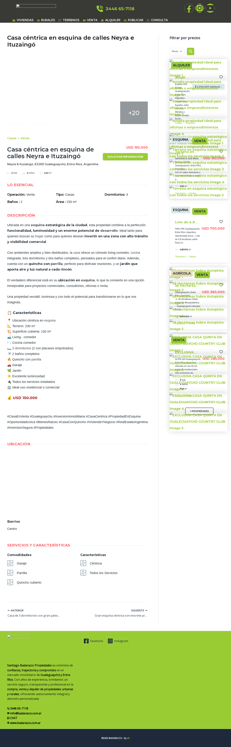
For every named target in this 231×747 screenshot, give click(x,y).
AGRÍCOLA (182, 273)
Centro (12, 529)
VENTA (200, 141)
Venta (24, 138)
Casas (12, 138)
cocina (135, 252)
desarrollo (109, 231)
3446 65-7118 (118, 8)
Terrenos (180, 256)
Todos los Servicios (103, 573)
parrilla (57, 264)
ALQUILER (181, 65)
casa (76, 252)
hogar (39, 236)
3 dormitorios (21, 348)
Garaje (22, 563)
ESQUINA (180, 139)
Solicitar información (125, 156)
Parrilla (22, 573)
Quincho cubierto (29, 582)
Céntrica (96, 563)
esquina (38, 225)
